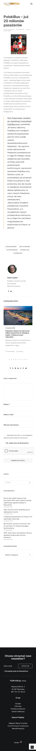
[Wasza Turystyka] (12, 4)
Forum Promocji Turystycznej (18, 726)
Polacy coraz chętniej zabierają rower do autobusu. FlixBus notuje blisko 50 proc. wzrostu (17, 334)
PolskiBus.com (24, 250)
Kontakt (18, 704)
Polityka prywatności (18, 709)
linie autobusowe (24, 246)
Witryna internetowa (11, 425)
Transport (21, 29)
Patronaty (18, 706)
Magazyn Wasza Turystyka (18, 723)
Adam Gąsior (7, 30)
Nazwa (7, 404)
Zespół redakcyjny (18, 711)
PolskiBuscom (18, 253)
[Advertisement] (18, 581)
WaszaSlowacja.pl (18, 728)
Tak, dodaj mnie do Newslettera (17, 443)
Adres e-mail (9, 415)
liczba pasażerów (10, 246)
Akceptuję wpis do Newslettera (16, 671)
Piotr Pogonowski (12, 250)
